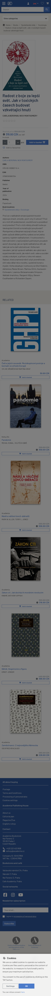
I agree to (21, 916)
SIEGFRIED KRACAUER (10, 748)
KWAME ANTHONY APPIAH (12, 595)
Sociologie (42, 25)
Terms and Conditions (12, 793)
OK (26, 986)
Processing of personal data (15, 796)
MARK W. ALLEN (8, 519)
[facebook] (5, 894)
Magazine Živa (9, 820)
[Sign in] (29, 3)
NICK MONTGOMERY (28, 115)
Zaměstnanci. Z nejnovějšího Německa (20, 745)
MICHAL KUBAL (8, 443)
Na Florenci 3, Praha (11, 877)
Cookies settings (10, 800)
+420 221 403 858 (13, 848)
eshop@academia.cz (15, 851)
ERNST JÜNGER (8, 672)
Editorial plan (8, 816)
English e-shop (9, 823)
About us (6, 813)
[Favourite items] (42, 3)
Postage (6, 789)
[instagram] (13, 894)
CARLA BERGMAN (11, 115)
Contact (6, 829)
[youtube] (20, 894)
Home (8, 25)
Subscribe (9, 923)
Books (15, 25)
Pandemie (6, 440)
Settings (10, 986)
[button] (35, 3)
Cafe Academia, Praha (12, 881)
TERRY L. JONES (21, 519)
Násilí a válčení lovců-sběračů (15, 516)
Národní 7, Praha (10, 874)
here (23, 992)
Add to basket (36, 142)
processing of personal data (25, 916)
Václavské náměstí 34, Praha (15, 870)
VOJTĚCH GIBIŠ (21, 443)
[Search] (47, 9)
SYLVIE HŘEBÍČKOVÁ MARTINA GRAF (16, 369)
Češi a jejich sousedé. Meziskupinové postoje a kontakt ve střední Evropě (23, 364)
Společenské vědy (28, 25)
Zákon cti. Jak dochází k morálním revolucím (22, 592)
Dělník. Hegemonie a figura (14, 669)
